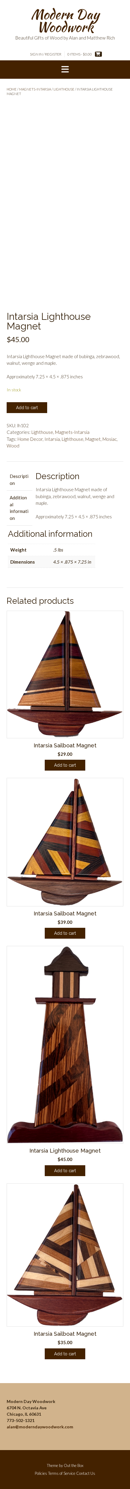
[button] (65, 69)
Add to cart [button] (65, 765)
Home (12, 89)
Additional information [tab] (19, 508)
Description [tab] (19, 479)
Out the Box (73, 1465)
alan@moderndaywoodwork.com (40, 1426)
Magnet (93, 439)
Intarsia (52, 439)
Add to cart (27, 407)
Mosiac (109, 439)
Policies (41, 1473)
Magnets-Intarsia (35, 89)
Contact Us (85, 1473)
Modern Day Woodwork (65, 21)
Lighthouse (64, 89)
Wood (13, 445)
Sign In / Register (45, 54)
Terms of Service (61, 1473)
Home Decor (30, 439)
